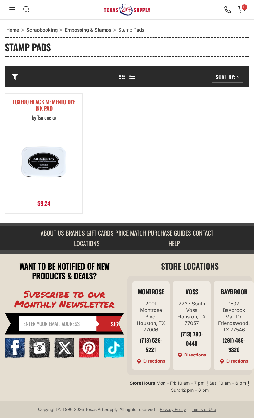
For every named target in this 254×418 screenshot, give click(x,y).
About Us (52, 232)
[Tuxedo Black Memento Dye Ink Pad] (44, 161)
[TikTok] (114, 355)
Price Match (130, 232)
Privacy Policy (173, 409)
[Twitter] (64, 355)
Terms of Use (204, 409)
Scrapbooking (42, 30)
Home (12, 30)
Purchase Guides (169, 232)
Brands (75, 232)
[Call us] (227, 10)
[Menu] (12, 9)
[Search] (26, 9)
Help (174, 243)
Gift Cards (99, 232)
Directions (154, 361)
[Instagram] (39, 355)
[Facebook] (15, 355)
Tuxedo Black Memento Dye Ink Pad (43, 106)
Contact (203, 232)
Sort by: (225, 77)
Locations (86, 243)
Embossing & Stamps (88, 30)
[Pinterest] (89, 355)
